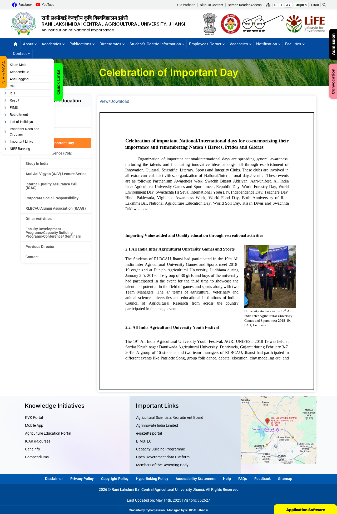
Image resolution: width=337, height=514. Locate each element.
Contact (32, 257)
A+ (288, 5)
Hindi (315, 5)
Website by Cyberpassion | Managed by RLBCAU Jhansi (168, 510)
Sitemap (285, 479)
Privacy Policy (82, 479)
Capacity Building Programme (160, 449)
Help (227, 479)
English (301, 5)
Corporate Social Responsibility (52, 198)
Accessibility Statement (196, 479)
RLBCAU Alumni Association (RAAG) (56, 208)
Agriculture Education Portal (48, 433)
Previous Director (40, 246)
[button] (187, 5)
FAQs (242, 479)
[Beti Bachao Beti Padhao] (231, 23)
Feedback (262, 479)
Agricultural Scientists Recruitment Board (169, 417)
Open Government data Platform (163, 457)
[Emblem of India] (211, 23)
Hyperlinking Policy (152, 479)
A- (275, 5)
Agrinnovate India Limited (157, 425)
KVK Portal (34, 417)
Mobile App (34, 425)
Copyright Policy (114, 479)
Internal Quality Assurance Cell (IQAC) (51, 186)
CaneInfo (32, 449)
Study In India (37, 163)
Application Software (305, 509)
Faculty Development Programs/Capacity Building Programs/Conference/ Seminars (53, 232)
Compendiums (37, 457)
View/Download (114, 101)
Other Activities (39, 219)
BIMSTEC (143, 441)
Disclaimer (54, 479)
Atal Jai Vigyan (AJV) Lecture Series (56, 174)
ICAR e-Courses (37, 441)
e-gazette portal (149, 433)
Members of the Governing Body (162, 465)
